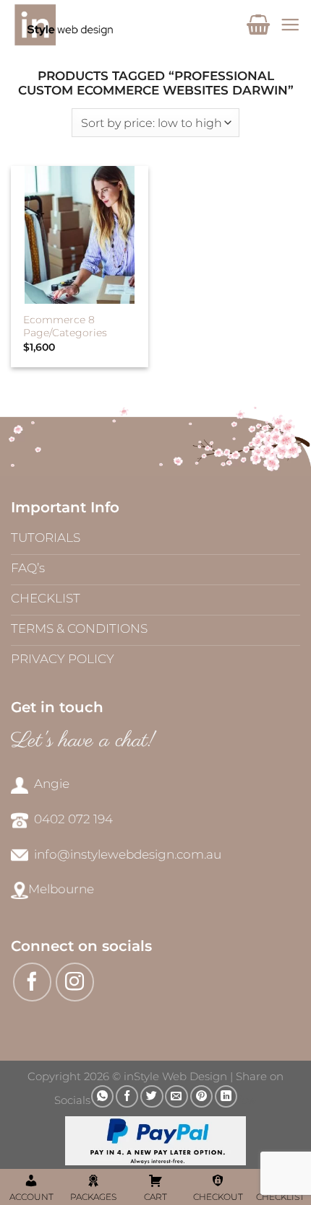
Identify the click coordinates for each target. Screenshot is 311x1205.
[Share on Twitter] (151, 1096)
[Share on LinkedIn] (226, 1096)
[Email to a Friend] (176, 1096)
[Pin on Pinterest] (201, 1096)
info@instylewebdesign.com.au (127, 854)
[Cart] (258, 25)
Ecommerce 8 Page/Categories (65, 326)
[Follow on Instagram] (75, 982)
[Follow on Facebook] (32, 982)
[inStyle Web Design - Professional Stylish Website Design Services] (106, 25)
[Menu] (290, 25)
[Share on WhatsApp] (102, 1096)
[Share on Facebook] (127, 1096)
